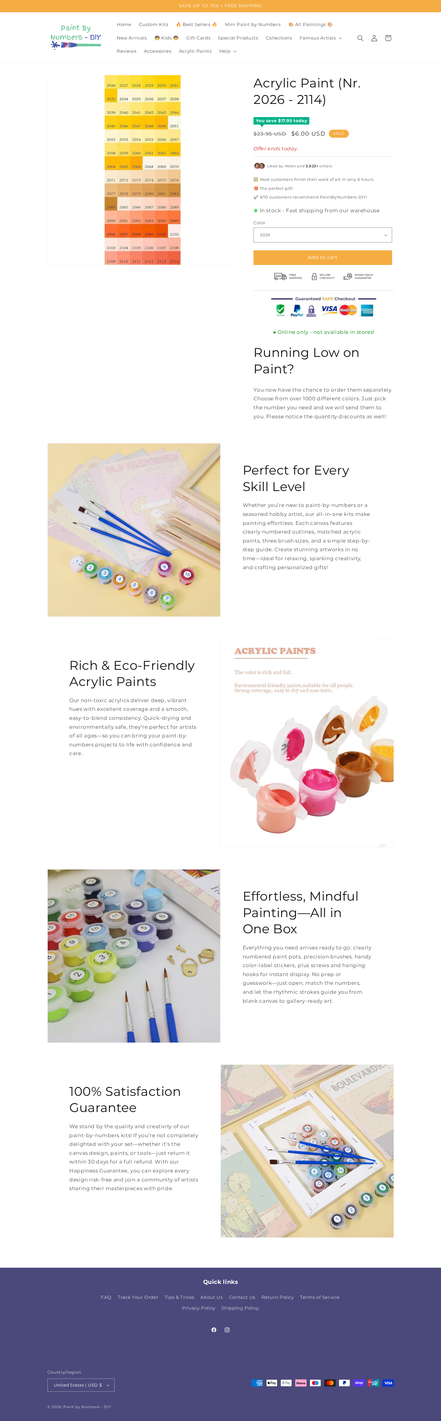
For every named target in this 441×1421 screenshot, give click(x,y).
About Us (211, 1297)
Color (260, 222)
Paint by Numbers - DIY (87, 1407)
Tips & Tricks (179, 1297)
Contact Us (242, 1297)
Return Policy (278, 1297)
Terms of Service (319, 1297)
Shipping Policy (240, 1308)
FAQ (106, 1297)
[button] (320, 38)
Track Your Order (138, 1297)
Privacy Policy (198, 1308)
